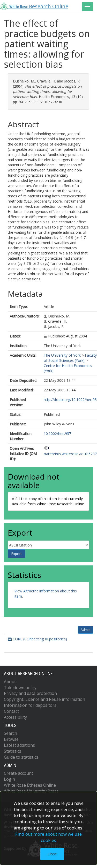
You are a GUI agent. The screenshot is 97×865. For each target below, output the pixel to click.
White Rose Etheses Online (30, 785)
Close (52, 854)
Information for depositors (30, 705)
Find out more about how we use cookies (48, 837)
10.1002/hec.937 (57, 433)
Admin (85, 629)
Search (10, 733)
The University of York (62, 355)
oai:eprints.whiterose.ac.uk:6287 (70, 453)
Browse (11, 739)
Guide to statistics (21, 757)
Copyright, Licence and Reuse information (44, 699)
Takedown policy (20, 687)
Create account (18, 773)
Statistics (12, 751)
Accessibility (15, 717)
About (10, 681)
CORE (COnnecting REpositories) (39, 638)
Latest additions (19, 745)
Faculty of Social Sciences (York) (70, 358)
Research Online (38, 6)
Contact (11, 711)
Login (9, 779)
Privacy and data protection (30, 693)
